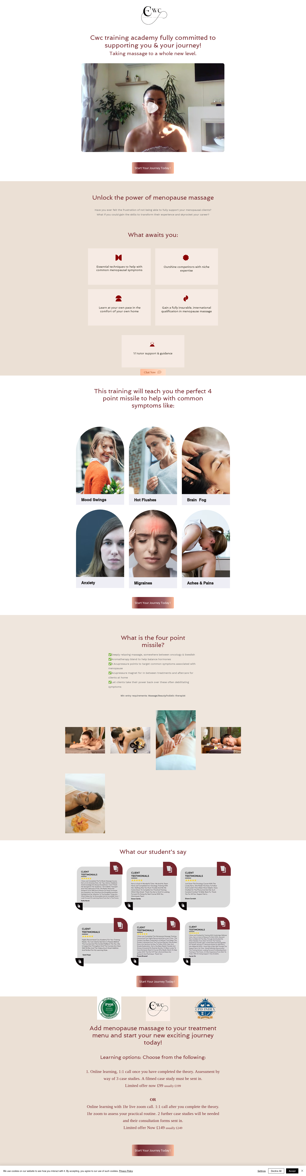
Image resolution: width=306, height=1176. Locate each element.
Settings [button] (262, 1170)
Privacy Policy (126, 1170)
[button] (220, 148)
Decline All (276, 1170)
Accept (292, 1170)
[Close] (302, 1170)
